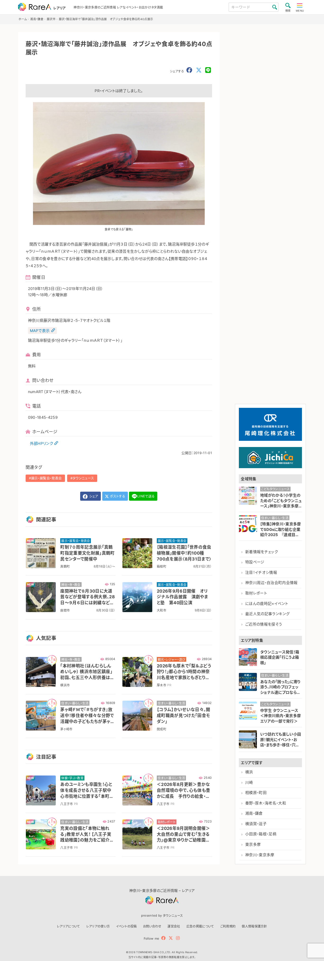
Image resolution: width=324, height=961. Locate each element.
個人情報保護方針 (254, 926)
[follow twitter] (171, 938)
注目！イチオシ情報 (261, 572)
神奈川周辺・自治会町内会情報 (271, 582)
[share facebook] (189, 70)
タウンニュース (83, 478)
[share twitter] (199, 70)
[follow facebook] (163, 938)
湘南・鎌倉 (254, 813)
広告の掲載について (200, 926)
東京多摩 (253, 844)
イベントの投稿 (126, 926)
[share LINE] (208, 70)
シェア (93, 496)
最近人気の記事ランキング (267, 614)
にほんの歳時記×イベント (266, 603)
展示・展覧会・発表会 (46, 478)
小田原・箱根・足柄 (260, 834)
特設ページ (254, 562)
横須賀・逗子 (256, 824)
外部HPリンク (41, 443)
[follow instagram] (178, 938)
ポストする (117, 496)
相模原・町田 (256, 792)
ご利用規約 (228, 926)
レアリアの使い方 (98, 926)
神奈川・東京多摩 (259, 855)
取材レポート (256, 593)
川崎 (249, 782)
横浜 (249, 772)
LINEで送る (146, 496)
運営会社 (173, 926)
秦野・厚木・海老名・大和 (265, 803)
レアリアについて (68, 926)
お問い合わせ (152, 926)
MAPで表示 (40, 330)
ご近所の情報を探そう (263, 624)
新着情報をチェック (261, 552)
